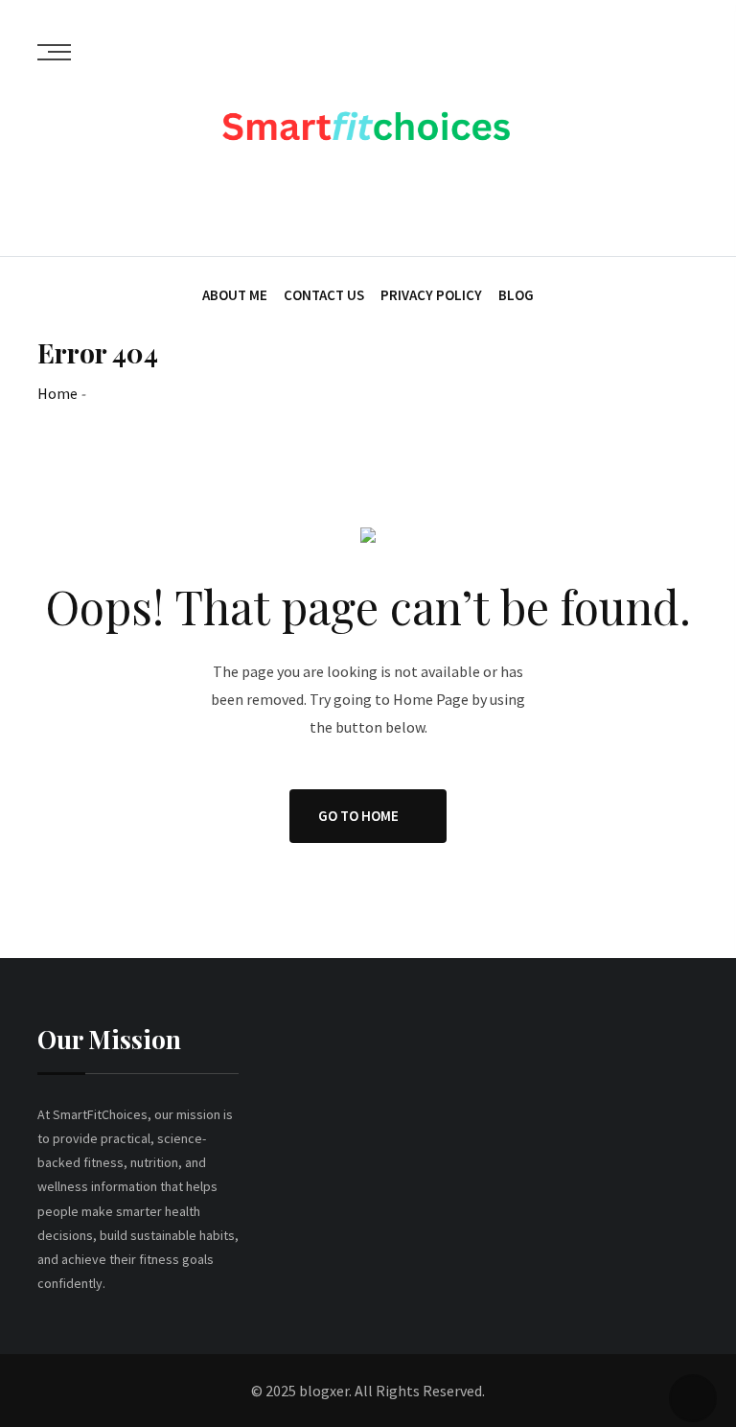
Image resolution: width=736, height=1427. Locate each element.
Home (57, 393)
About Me (234, 295)
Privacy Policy (431, 295)
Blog (516, 295)
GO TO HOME (358, 816)
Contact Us (324, 295)
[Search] (690, 203)
